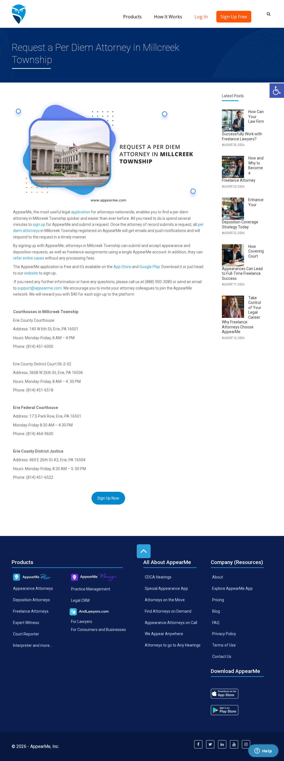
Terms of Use (224, 645)
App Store (122, 267)
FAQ (215, 622)
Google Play (150, 267)
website (31, 273)
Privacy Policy (224, 634)
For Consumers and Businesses (98, 629)
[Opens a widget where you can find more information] (263, 751)
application (80, 212)
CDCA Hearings (158, 577)
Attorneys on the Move (165, 600)
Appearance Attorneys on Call (171, 622)
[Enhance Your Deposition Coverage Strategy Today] (233, 209)
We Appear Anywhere (164, 634)
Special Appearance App (166, 588)
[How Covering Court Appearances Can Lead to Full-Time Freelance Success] (233, 255)
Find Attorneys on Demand (168, 611)
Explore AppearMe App (232, 588)
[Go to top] (144, 551)
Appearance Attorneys (33, 588)
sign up (39, 224)
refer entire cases (28, 258)
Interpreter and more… (32, 645)
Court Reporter (26, 634)
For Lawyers (81, 621)
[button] (277, 90)
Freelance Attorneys (31, 611)
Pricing (218, 600)
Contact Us (221, 656)
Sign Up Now (108, 498)
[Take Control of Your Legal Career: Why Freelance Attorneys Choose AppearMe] (233, 307)
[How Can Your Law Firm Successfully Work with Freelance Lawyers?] (233, 120)
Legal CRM (80, 600)
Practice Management (90, 589)
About (217, 577)
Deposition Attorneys (31, 600)
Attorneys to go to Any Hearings (173, 645)
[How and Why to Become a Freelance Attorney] (233, 167)
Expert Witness (26, 622)
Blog (216, 611)
